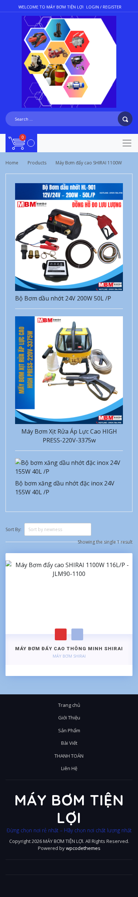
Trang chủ (69, 705)
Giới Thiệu (69, 717)
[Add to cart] (61, 634)
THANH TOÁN (69, 755)
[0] (21, 142)
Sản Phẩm (69, 730)
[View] (77, 634)
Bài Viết (69, 743)
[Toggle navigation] (126, 143)
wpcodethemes (83, 848)
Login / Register (103, 7)
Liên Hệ (69, 768)
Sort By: (13, 529)
